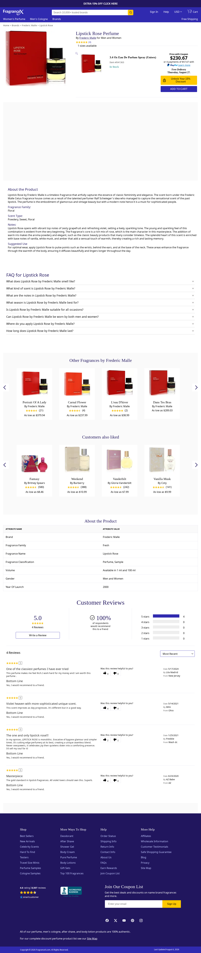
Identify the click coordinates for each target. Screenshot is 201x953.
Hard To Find (27, 852)
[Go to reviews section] (82, 42)
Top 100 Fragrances (72, 873)
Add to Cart (178, 89)
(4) (89, 42)
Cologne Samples (30, 873)
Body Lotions (68, 862)
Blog (143, 857)
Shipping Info (108, 841)
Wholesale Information (154, 841)
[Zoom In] (160, 385)
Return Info (107, 846)
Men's (39, 19)
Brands (56, 19)
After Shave (67, 841)
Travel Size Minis (29, 862)
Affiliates (146, 836)
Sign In (154, 12)
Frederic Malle (87, 38)
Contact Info (107, 852)
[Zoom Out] (160, 394)
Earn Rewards (108, 868)
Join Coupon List (110, 873)
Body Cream (67, 852)
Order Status (108, 836)
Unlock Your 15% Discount (180, 80)
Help (166, 12)
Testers (24, 857)
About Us (105, 857)
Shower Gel (67, 846)
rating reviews (33, 888)
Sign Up (171, 904)
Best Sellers (27, 836)
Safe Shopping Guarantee (156, 852)
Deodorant (66, 836)
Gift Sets (65, 868)
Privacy (145, 862)
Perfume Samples (30, 868)
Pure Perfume (68, 857)
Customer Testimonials (154, 846)
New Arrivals (27, 841)
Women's (14, 19)
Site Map (146, 868)
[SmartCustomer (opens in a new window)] (29, 897)
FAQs (103, 862)
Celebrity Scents (29, 846)
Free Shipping (190, 19)
